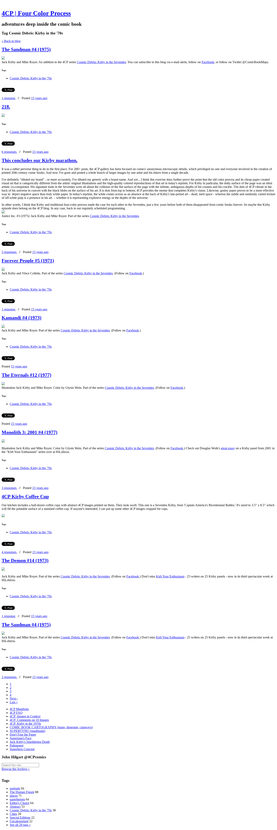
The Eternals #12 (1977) (26, 375)
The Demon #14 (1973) (25, 560)
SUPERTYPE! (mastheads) (27, 731)
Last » (14, 702)
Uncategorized (19, 821)
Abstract (15, 806)
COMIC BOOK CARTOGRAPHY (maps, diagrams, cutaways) (51, 727)
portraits (15, 788)
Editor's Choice (19, 803)
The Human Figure (22, 792)
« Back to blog (11, 41)
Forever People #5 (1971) (28, 260)
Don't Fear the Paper (23, 734)
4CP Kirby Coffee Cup (25, 496)
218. (6, 106)
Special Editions (20, 817)
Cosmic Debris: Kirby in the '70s (31, 78)
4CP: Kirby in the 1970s (25, 723)
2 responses (9, 677)
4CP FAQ (16, 712)
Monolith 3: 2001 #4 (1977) (29, 432)
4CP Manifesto (19, 709)
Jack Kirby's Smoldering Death (30, 742)
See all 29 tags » (20, 825)
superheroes (17, 799)
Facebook (208, 62)
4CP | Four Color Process (36, 13)
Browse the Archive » (16, 769)
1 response (9, 98)
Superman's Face (20, 738)
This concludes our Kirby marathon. (39, 160)
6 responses (9, 151)
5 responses (9, 252)
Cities (13, 814)
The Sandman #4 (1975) (26, 49)
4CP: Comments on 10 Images (29, 720)
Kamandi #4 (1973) (21, 317)
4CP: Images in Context (25, 716)
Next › (14, 698)
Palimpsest (16, 745)
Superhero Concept (22, 749)
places (14, 795)
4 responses (9, 552)
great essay (228, 448)
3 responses (9, 488)
